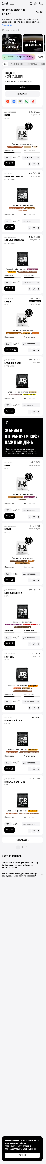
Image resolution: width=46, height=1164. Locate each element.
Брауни (8, 529)
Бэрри (7, 465)
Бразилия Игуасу (12, 362)
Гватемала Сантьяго (14, 781)
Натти (7, 115)
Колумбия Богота (13, 592)
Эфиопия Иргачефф (14, 240)
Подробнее (7, 25)
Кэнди (7, 301)
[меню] (12, 4)
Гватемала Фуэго (13, 720)
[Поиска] (31, 4)
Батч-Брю (9, 656)
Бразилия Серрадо (13, 176)
